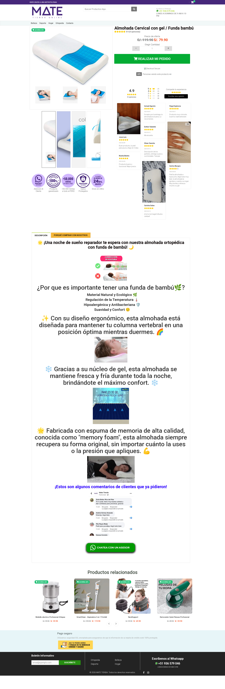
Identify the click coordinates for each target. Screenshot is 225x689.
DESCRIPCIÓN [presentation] (41, 235)
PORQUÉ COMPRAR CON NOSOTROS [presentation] (71, 235)
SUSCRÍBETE (69, 662)
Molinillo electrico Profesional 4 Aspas (167, 617)
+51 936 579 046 (166, 11)
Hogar (50, 23)
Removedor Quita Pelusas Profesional (84, 617)
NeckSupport (43, 617)
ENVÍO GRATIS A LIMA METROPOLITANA (43, 2)
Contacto (69, 23)
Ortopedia (60, 23)
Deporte (42, 23)
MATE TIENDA (102, 672)
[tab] (41, 235)
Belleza (34, 23)
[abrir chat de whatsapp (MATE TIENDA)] (111, 548)
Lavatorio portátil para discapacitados (125, 617)
